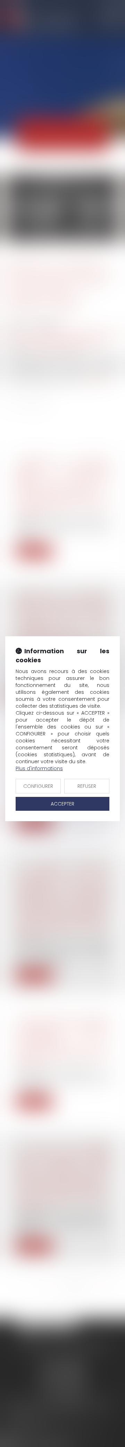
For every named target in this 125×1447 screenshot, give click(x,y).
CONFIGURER (38, 786)
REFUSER (86, 786)
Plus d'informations (39, 768)
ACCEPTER (62, 803)
